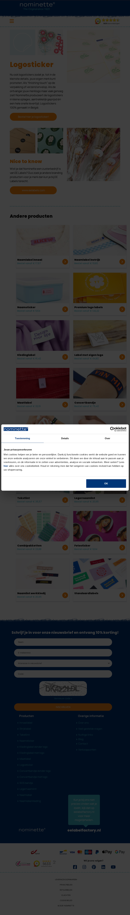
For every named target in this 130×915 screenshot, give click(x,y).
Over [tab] (107, 438)
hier (6, 466)
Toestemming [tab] (22, 438)
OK (106, 483)
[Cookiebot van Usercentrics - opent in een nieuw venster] (112, 429)
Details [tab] (65, 438)
